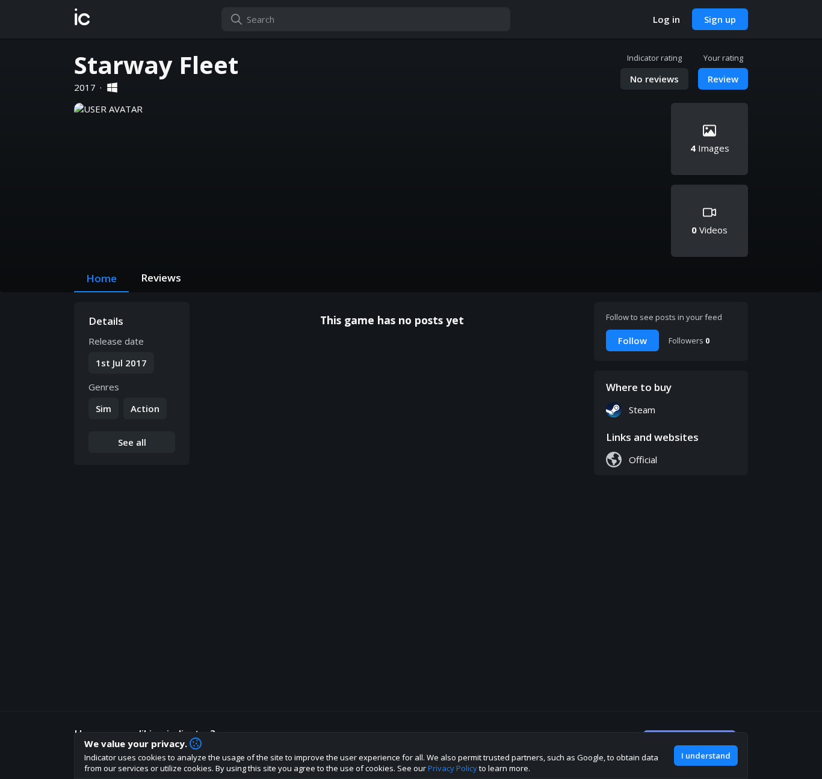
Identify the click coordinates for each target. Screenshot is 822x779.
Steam (642, 410)
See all (132, 442)
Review (723, 79)
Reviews (161, 278)
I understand (706, 755)
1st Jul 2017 (121, 363)
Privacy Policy (452, 768)
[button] (82, 19)
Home (101, 278)
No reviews (654, 79)
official (643, 460)
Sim (103, 408)
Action (145, 408)
